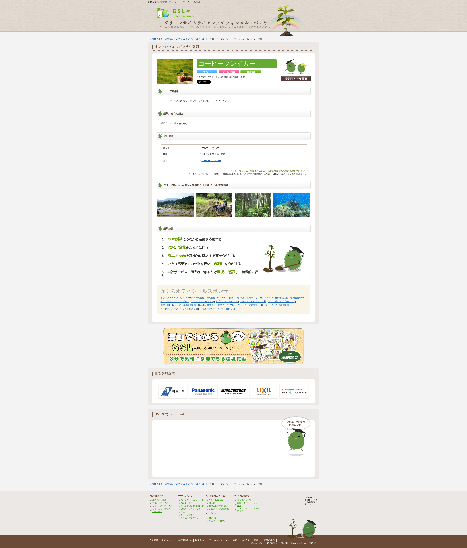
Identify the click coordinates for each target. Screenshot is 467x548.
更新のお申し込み (160, 503)
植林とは (185, 512)
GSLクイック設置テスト (220, 509)
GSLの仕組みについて (191, 509)
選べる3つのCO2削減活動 (192, 506)
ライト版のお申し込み (162, 506)
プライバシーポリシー (218, 540)
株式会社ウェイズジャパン (281, 301)
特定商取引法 (185, 540)
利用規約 (199, 540)
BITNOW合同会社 (226, 308)
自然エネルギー (259, 543)
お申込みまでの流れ (218, 506)
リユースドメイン (264, 297)
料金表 (212, 503)
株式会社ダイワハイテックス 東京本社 (237, 305)
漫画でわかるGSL (241, 540)
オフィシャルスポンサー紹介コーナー (248, 509)
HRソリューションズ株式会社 (274, 305)
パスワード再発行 (217, 521)
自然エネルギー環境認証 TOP (164, 39)
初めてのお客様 (159, 500)
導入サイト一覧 (244, 500)
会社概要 (154, 540)
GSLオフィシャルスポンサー (195, 39)
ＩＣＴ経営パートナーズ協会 (175, 301)
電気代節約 (269, 540)
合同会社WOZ (297, 297)
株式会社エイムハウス (227, 301)
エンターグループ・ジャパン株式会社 (179, 308)
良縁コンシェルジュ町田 (241, 297)
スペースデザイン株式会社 (253, 301)
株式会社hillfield (168, 305)
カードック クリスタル (202, 301)
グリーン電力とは (189, 515)
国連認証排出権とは (190, 518)
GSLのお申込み (216, 500)
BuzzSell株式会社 (207, 305)
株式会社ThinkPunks (217, 297)
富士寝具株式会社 (187, 305)
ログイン (213, 518)
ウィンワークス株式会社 (192, 297)
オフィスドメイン (169, 297)
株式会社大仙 (281, 297)
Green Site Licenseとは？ (192, 500)
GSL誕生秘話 (187, 503)
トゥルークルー (207, 308)
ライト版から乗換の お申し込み (161, 510)
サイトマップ (168, 540)
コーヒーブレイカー (211, 160)
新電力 (257, 540)
